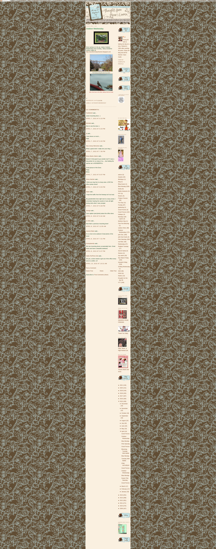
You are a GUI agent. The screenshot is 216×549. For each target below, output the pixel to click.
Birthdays (121, 179)
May (123, 428)
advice (120, 174)
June (123, 426)
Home (101, 271)
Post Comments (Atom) (101, 274)
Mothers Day (122, 221)
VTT (119, 282)
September (125, 416)
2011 (121, 503)
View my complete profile (121, 61)
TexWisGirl (89, 113)
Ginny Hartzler (90, 179)
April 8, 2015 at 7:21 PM (95, 239)
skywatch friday (122, 262)
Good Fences (122, 212)
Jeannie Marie (90, 231)
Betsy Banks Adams (92, 156)
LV (125, 37)
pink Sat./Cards (122, 237)
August (124, 420)
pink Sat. (120, 234)
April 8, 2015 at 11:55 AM (96, 226)
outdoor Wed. (122, 228)
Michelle (88, 123)
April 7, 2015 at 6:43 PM (95, 141)
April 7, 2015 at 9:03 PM (95, 187)
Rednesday (121, 244)
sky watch (121, 255)
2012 (121, 500)
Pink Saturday (122, 239)
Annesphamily (90, 243)
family (120, 189)
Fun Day (120, 202)
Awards (120, 177)
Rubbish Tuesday (123, 246)
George (88, 210)
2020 (121, 388)
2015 (121, 401)
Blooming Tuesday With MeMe (125, 451)
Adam (88, 191)
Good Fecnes (122, 209)
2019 (121, 390)
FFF (119, 193)
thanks (120, 275)
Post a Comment (91, 268)
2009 (121, 508)
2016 (121, 398)
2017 (121, 396)
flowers (120, 196)
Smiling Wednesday (124, 266)
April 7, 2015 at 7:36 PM (95, 151)
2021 (121, 385)
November (125, 408)
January (124, 491)
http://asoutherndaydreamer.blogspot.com (98, 52)
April (123, 431)
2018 (121, 393)
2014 (121, 495)
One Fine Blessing (123, 223)
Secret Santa (122, 251)
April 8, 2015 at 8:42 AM (95, 216)
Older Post (113, 271)
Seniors (120, 253)
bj (86, 133)
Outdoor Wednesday (95, 29)
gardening (121, 207)
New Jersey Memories (92, 146)
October (124, 413)
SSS (119, 271)
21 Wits (88, 221)
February (124, 489)
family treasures (123, 191)
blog (119, 181)
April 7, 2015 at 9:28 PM (95, 206)
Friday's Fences (123, 198)
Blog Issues (121, 184)
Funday (120, 205)
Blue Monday (122, 186)
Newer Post (89, 271)
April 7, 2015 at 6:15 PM (95, 118)
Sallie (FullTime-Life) (92, 256)
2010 (121, 506)
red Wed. (121, 241)
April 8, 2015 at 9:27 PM (95, 251)
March (123, 486)
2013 (121, 497)
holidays (120, 214)
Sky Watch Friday (123, 258)
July (123, 423)
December (125, 403)
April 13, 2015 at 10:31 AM (96, 263)
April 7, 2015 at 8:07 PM (95, 174)
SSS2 (120, 273)
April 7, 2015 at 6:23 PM (95, 129)
